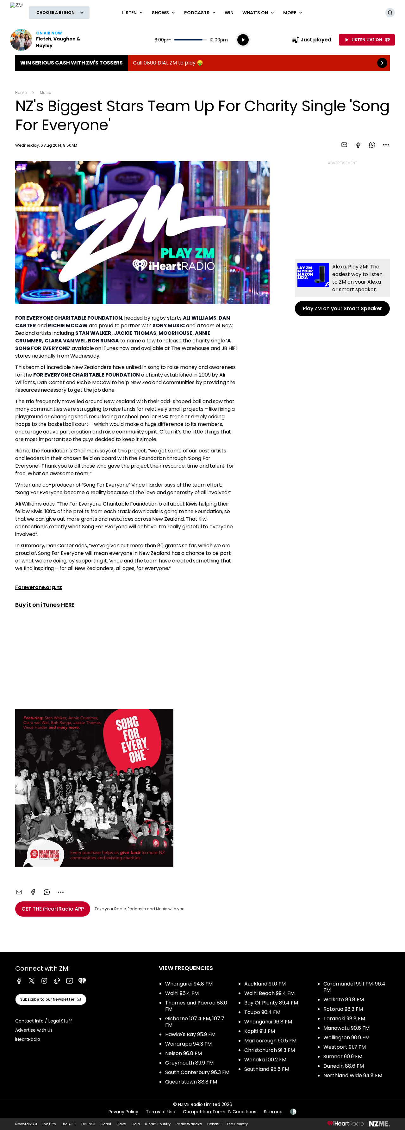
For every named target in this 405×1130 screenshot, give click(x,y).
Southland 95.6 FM (266, 1069)
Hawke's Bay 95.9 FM (190, 1034)
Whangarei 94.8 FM (189, 983)
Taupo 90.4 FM (262, 1012)
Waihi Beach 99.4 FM (269, 993)
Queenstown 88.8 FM (191, 1081)
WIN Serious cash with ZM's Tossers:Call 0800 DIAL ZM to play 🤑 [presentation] (202, 63)
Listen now (50, 40)
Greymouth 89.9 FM (189, 1062)
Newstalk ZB (26, 1124)
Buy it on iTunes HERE (45, 605)
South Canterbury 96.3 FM (197, 1072)
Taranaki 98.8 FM (344, 1018)
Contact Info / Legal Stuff (43, 1021)
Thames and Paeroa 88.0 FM (196, 1006)
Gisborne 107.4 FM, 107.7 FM (194, 1022)
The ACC (68, 1124)
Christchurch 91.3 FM (269, 1050)
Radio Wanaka (189, 1124)
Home (21, 92)
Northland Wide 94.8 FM (352, 1075)
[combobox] (386, 145)
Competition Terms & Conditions (219, 1112)
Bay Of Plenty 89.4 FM (271, 1002)
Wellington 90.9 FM (346, 1037)
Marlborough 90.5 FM (270, 1040)
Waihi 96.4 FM (182, 993)
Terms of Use (160, 1112)
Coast (105, 1124)
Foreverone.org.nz (38, 587)
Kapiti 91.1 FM (259, 1031)
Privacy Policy (123, 1112)
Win (229, 12)
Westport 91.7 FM (344, 1047)
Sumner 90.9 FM (342, 1056)
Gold (135, 1124)
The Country (237, 1124)
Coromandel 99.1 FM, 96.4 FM (354, 987)
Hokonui (214, 1124)
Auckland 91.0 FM (265, 983)
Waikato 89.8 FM (343, 999)
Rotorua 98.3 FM (343, 1009)
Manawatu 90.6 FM (346, 1028)
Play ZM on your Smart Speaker (342, 287)
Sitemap (273, 1112)
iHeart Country (158, 1124)
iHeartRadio (27, 1039)
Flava (121, 1124)
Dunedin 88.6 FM (343, 1066)
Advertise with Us (34, 1030)
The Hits (49, 1124)
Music (45, 92)
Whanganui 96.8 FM (268, 1021)
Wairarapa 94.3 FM (188, 1043)
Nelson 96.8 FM (183, 1053)
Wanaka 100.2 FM (265, 1059)
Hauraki (88, 1124)
